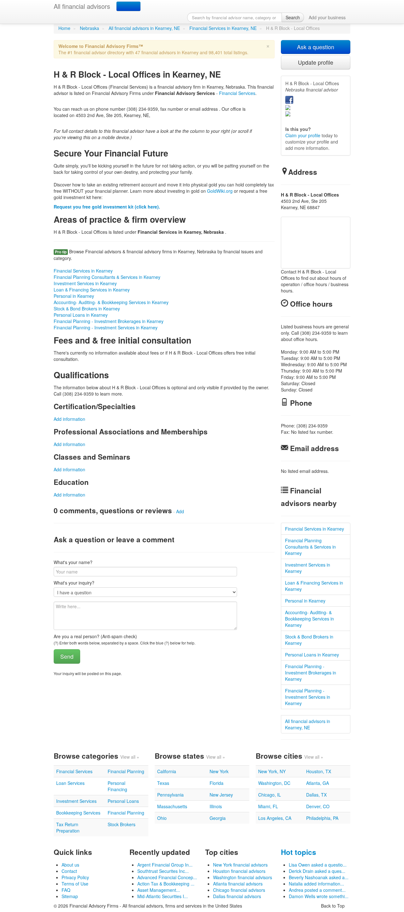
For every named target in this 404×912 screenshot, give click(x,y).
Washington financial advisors (242, 877)
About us (70, 865)
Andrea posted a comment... (317, 890)
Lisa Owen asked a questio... (318, 865)
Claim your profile (302, 135)
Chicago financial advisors (239, 890)
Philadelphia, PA (322, 818)
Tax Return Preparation (68, 827)
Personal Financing (117, 786)
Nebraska (89, 28)
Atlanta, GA (317, 783)
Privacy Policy (75, 877)
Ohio (162, 818)
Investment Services (76, 801)
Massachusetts (172, 806)
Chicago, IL (269, 794)
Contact (69, 871)
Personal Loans (123, 801)
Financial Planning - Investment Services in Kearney (105, 327)
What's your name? (73, 562)
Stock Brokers (121, 824)
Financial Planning (126, 771)
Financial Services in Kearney (83, 271)
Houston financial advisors (239, 871)
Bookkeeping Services (78, 812)
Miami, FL (268, 806)
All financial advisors (82, 6)
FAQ (66, 890)
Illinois (216, 806)
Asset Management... (158, 890)
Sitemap (70, 896)
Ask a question (315, 47)
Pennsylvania (170, 794)
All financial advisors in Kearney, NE (144, 28)
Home (64, 28)
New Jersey (221, 794)
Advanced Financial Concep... (167, 877)
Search (293, 17)
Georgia (218, 818)
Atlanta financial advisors (238, 883)
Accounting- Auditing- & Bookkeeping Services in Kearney (111, 302)
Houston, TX (318, 771)
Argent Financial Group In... (165, 865)
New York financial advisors (240, 865)
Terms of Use (75, 883)
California (166, 771)
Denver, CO (318, 806)
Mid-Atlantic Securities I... (162, 896)
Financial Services (237, 93)
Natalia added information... (316, 883)
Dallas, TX (316, 794)
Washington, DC (274, 783)
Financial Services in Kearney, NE (223, 28)
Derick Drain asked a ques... (317, 871)
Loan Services (70, 783)
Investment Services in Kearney (85, 283)
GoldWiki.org (220, 191)
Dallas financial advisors (237, 896)
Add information (69, 419)
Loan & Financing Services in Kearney (92, 289)
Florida (216, 783)
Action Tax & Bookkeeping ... (165, 883)
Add (180, 511)
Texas (163, 783)
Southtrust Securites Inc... (163, 871)
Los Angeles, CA (274, 818)
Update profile (315, 62)
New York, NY (272, 771)
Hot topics (298, 852)
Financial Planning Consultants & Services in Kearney (107, 277)
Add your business (327, 17)
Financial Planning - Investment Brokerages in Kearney (108, 321)
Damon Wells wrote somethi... (318, 896)
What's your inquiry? (74, 583)
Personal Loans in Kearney (81, 315)
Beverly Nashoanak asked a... (318, 877)
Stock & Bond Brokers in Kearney (87, 308)
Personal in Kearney (74, 296)
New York (219, 771)
